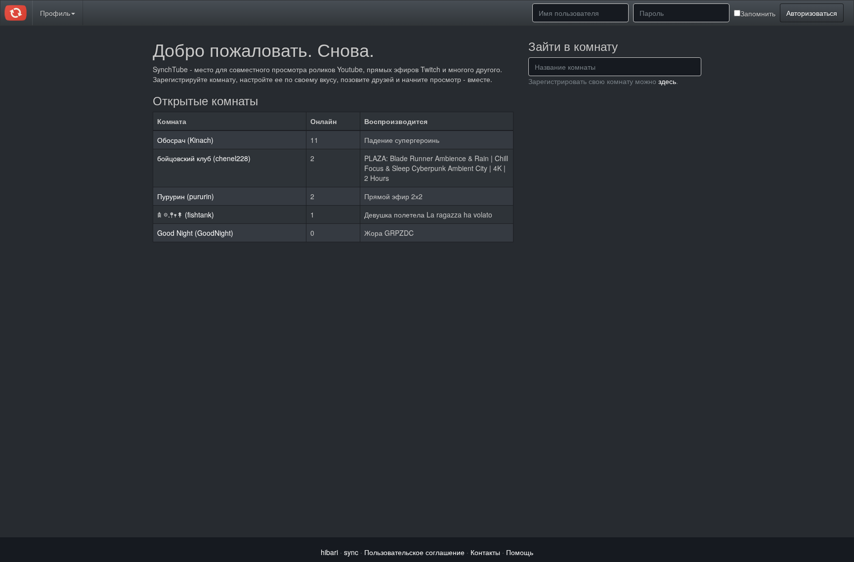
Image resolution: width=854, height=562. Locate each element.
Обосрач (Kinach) (185, 140)
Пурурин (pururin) (185, 196)
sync (351, 552)
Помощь (519, 552)
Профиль (55, 13)
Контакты (485, 552)
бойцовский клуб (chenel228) (204, 158)
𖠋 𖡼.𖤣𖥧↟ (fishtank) (185, 214)
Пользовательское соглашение (414, 552)
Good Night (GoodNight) (195, 233)
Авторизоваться (811, 13)
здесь (667, 81)
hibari (329, 552)
